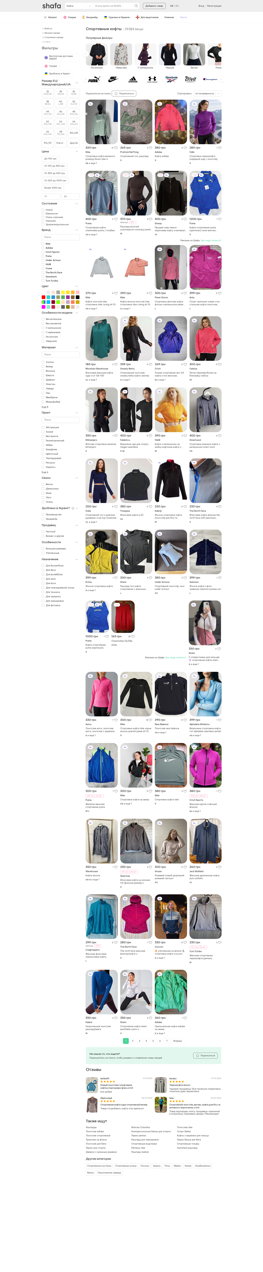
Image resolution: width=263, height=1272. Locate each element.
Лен (48, 393)
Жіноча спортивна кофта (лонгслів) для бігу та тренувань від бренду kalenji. (170, 516)
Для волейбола (54, 574)
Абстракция (52, 427)
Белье (90, 1172)
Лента (183, 17)
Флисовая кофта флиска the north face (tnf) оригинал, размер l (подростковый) (204, 516)
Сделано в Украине (119, 17)
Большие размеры (56, 548)
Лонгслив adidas (95, 1131)
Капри (188, 1165)
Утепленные (52, 553)
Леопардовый (53, 458)
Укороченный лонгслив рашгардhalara (98, 1028)
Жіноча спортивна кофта (99, 586)
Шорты (157, 1165)
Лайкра (50, 388)
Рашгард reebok (140, 1152)
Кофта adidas (162, 156)
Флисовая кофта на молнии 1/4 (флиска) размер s (135, 881)
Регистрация (214, 6)
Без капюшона (53, 319)
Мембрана (52, 397)
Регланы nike (138, 1148)
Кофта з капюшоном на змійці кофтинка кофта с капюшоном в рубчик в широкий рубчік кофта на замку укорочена (168, 446)
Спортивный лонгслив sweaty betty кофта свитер (134, 374)
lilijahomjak (106, 1098)
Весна (49, 484)
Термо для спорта (95, 1148)
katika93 (104, 1078)
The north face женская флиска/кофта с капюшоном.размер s (132, 952)
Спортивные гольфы (188, 1143)
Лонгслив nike (184, 1127)
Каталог (52, 17)
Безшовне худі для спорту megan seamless (134, 446)
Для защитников (149, 17)
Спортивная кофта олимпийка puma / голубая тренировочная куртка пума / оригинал (101, 229)
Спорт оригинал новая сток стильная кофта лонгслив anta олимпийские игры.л (204, 303)
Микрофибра (53, 401)
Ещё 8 (45, 407)
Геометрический (55, 440)
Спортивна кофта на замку (134, 799)
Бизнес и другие (55, 536)
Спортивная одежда (53, 37)
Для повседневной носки (60, 587)
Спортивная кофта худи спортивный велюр (123, 1104)
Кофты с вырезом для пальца (193, 1135)
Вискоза (50, 371)
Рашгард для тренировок (145, 1139)
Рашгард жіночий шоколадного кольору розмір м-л (136, 228)
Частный (50, 531)
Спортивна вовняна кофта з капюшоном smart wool (204, 446)
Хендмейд (92, 17)
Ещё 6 (45, 472)
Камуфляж (51, 449)
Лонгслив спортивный (98, 1135)
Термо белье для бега (189, 1139)
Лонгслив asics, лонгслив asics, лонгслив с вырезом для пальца (100, 730)
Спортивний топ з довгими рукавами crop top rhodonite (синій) (101, 516)
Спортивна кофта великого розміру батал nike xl (100, 158)
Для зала (51, 579)
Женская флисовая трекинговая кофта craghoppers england (97, 955)
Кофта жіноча (93, 875)
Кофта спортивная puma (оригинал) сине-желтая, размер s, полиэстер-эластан (202, 229)
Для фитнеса (53, 605)
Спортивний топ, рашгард (134, 156)
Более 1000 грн (52, 187)
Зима (48, 493)
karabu (172, 1078)
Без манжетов (53, 323)
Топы (167, 1165)
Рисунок (50, 462)
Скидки (72, 17)
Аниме (49, 431)
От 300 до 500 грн (54, 173)
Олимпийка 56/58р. (122, 641)
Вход (201, 6)
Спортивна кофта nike (167, 799)
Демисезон (52, 488)
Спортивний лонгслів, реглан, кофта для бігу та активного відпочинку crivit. (194, 1106)
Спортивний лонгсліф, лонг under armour (170, 588)
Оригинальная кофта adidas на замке (170, 1028)
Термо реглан (138, 1135)
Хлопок (50, 362)
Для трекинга (53, 596)
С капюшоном (53, 328)
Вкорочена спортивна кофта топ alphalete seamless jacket (205, 730)
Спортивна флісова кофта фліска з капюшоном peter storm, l (169, 303)
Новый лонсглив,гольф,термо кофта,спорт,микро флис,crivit (116, 1086)
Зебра (49, 445)
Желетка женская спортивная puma (95, 806)
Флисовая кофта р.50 (131, 515)
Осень (49, 502)
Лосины (144, 1165)
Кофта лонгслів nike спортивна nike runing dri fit (101, 303)
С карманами (53, 332)
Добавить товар (154, 6)
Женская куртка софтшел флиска (203, 806)
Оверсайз (51, 341)
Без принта (52, 436)
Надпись (51, 467)
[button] (86, 54)
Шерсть (50, 375)
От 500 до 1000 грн (55, 180)
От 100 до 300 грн (54, 166)
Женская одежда (52, 33)
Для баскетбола (54, 565)
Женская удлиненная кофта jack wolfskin (204, 877)
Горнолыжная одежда (109, 1172)
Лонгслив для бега (96, 1143)
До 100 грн (50, 158)
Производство (54, 514)
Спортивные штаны (126, 1165)
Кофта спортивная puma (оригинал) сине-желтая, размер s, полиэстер (97, 646)
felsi (171, 1098)
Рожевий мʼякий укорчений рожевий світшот (169, 877)
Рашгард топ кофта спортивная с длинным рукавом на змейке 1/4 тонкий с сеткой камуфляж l (135, 588)
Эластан (50, 384)
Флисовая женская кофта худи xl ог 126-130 (99, 374)
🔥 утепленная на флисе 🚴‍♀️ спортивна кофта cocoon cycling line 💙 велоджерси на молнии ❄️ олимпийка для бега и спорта (171, 952)
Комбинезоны (202, 1165)
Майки (177, 1165)
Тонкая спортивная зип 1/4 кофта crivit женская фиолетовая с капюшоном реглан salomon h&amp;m (169, 374)
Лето (48, 497)
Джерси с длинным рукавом (101, 1152)
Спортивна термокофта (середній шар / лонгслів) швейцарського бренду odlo (204, 158)
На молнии (52, 336)
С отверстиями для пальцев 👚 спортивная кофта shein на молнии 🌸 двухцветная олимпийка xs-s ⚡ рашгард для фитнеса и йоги (204, 659)
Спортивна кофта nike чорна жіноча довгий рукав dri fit (135, 730)
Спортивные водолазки (144, 1143)
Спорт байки (184, 1131)
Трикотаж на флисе (96, 1139)
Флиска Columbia (140, 1127)
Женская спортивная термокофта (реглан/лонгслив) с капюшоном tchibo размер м (202, 957)
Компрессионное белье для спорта (151, 1131)
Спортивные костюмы (99, 1165)
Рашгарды (91, 1127)
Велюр (49, 366)
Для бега (51, 570)
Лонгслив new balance (167, 728)
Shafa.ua (48, 28)
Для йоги (51, 583)
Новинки (169, 17)
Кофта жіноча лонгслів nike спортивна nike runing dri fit (135, 303)
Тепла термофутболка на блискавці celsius (202, 374)
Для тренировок (55, 601)
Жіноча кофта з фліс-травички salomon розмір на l (205, 588)
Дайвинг (50, 379)
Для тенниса (53, 592)
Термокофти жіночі (179, 1085)
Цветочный (52, 453)
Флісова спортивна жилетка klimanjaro (101, 446)
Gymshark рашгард (187, 1148)
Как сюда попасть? (211, 240)
